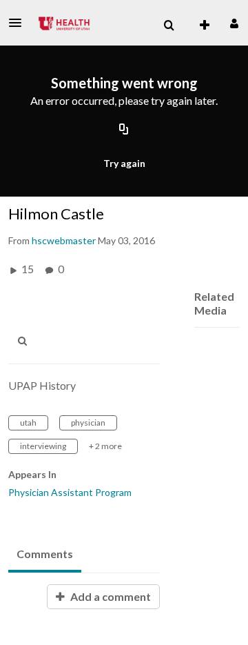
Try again (124, 163)
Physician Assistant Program (70, 492)
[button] (19, 22)
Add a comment (109, 596)
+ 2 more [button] (105, 446)
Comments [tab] (45, 553)
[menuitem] (168, 25)
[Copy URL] (124, 130)
